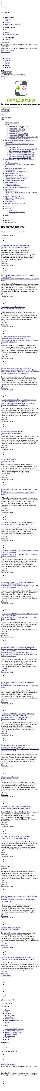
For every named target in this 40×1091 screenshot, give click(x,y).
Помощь (7, 65)
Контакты (8, 1013)
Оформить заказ (6, 117)
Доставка (8, 67)
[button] (5, 52)
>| (5, 996)
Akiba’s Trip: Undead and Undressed (12, 308)
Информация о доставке (13, 24)
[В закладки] (5, 300)
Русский (10, 74)
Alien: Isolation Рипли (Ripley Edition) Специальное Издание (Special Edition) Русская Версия (17, 404)
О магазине (8, 208)
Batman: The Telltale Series (9, 778)
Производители (10, 1018)
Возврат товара (10, 1015)
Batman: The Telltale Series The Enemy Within (15, 808)
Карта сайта (9, 1017)
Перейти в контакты (7, 50)
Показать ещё (6, 975)
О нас (6, 21)
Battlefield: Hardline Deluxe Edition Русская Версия (17, 959)
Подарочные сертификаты (13, 1020)
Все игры (8, 220)
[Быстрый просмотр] (5, 242)
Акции (7, 1022)
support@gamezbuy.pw (12, 34)
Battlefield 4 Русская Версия (10, 929)
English (23, 74)
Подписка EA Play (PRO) (13, 1032)
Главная (7, 58)
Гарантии (8, 19)
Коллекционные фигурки (13, 1030)
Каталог (7, 62)
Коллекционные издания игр (14, 1029)
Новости (7, 215)
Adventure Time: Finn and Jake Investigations (15, 247)
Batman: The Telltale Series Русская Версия (14, 838)
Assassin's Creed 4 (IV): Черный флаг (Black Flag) (17, 524)
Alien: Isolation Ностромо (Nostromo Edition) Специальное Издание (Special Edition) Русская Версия (20, 372)
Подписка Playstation (11, 1034)
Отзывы (7, 22)
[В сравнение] (5, 270)
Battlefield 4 (4, 868)
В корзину (4, 263)
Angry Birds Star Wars (8, 461)
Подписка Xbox (10, 1036)
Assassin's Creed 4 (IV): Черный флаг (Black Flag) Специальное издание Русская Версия (17, 718)
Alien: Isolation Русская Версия (11, 433)
